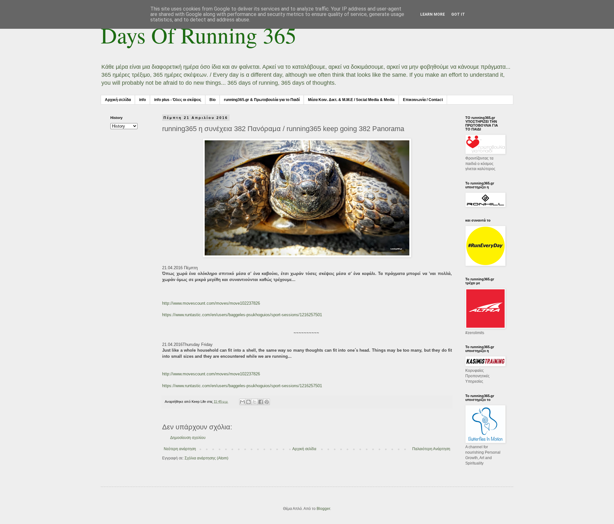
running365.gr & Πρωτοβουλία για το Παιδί (262, 100)
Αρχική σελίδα (118, 100)
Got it (458, 14)
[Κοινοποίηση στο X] (254, 402)
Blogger (323, 508)
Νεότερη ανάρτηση (180, 449)
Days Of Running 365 (198, 35)
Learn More (432, 14)
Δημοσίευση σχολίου (188, 437)
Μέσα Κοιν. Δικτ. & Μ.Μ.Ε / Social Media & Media (351, 100)
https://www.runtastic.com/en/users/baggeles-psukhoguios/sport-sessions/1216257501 (242, 314)
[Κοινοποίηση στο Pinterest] (267, 402)
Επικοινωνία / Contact (423, 100)
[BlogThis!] (248, 402)
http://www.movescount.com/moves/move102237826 (211, 303)
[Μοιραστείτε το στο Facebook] (260, 402)
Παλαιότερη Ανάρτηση (431, 449)
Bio (212, 100)
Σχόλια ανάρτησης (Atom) (206, 458)
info (142, 100)
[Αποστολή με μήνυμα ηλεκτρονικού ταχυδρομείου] (242, 402)
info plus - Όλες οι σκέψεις (177, 100)
